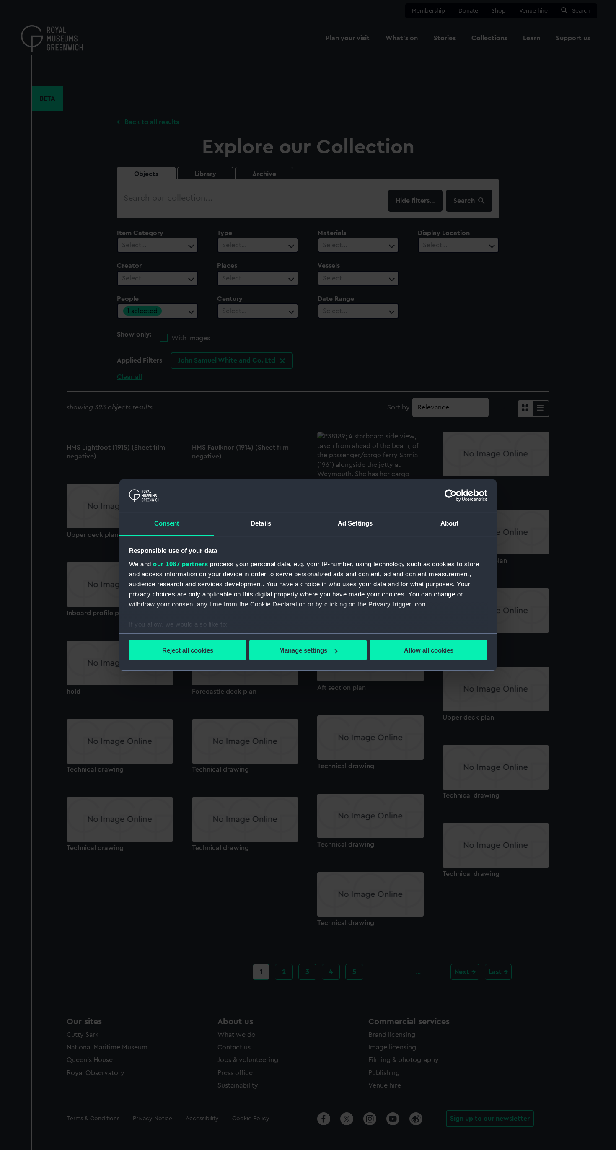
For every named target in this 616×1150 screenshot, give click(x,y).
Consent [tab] (166, 523)
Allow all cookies (428, 650)
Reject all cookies (187, 650)
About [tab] (449, 523)
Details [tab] (261, 523)
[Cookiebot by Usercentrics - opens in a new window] (450, 495)
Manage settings (303, 650)
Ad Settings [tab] (355, 523)
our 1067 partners (180, 563)
